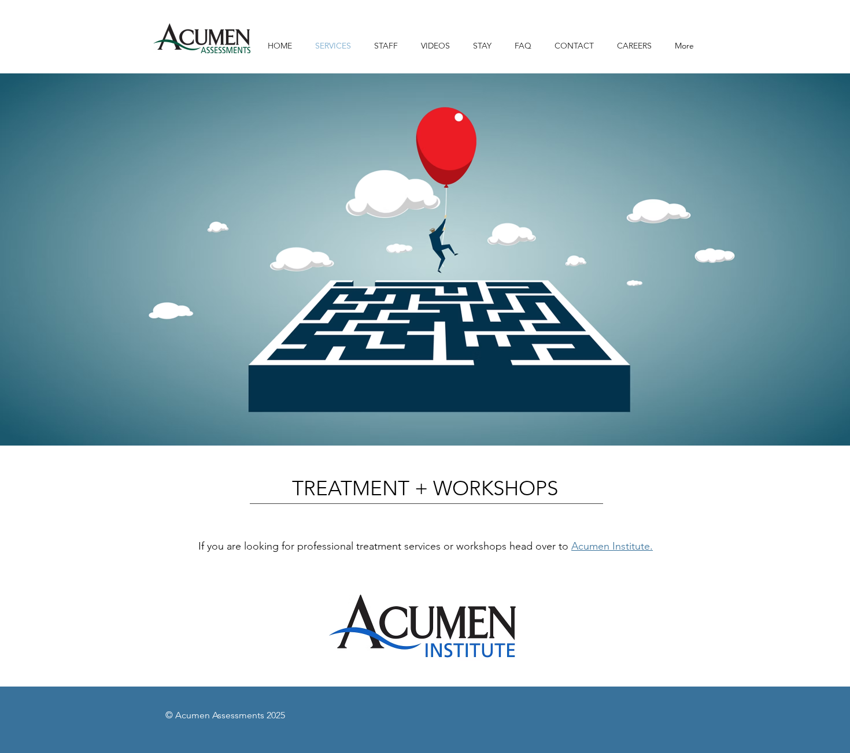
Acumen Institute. (612, 546)
